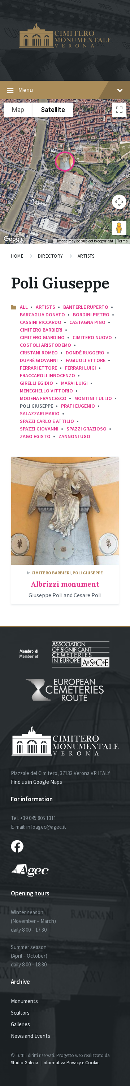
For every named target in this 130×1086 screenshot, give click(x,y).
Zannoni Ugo (74, 436)
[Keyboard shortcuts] (50, 241)
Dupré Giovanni (39, 360)
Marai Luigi (74, 383)
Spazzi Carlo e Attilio (47, 421)
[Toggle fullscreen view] (119, 110)
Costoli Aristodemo (45, 345)
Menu (25, 90)
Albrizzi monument (65, 583)
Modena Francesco (43, 398)
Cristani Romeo (39, 352)
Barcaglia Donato (42, 314)
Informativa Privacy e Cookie (71, 1063)
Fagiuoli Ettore (85, 360)
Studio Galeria (24, 1063)
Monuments (24, 1001)
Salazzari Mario (40, 413)
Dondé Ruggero (85, 352)
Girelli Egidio (36, 383)
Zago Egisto (35, 436)
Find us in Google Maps (36, 781)
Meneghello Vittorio (46, 390)
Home (17, 256)
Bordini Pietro (91, 314)
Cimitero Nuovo (92, 337)
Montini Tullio (93, 398)
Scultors (20, 1012)
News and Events (30, 1035)
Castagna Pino (87, 322)
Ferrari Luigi (80, 368)
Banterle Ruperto (85, 307)
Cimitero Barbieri (41, 329)
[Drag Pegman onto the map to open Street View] (119, 228)
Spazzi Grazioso (86, 428)
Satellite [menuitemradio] (53, 109)
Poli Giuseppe (88, 572)
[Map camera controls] (119, 202)
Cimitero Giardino (42, 337)
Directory (50, 256)
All (24, 307)
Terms (122, 241)
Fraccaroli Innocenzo (47, 375)
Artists (86, 256)
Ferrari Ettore (38, 368)
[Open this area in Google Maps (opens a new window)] (14, 239)
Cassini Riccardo (40, 322)
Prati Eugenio (78, 406)
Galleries (20, 1024)
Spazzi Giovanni (39, 428)
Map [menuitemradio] (18, 109)
